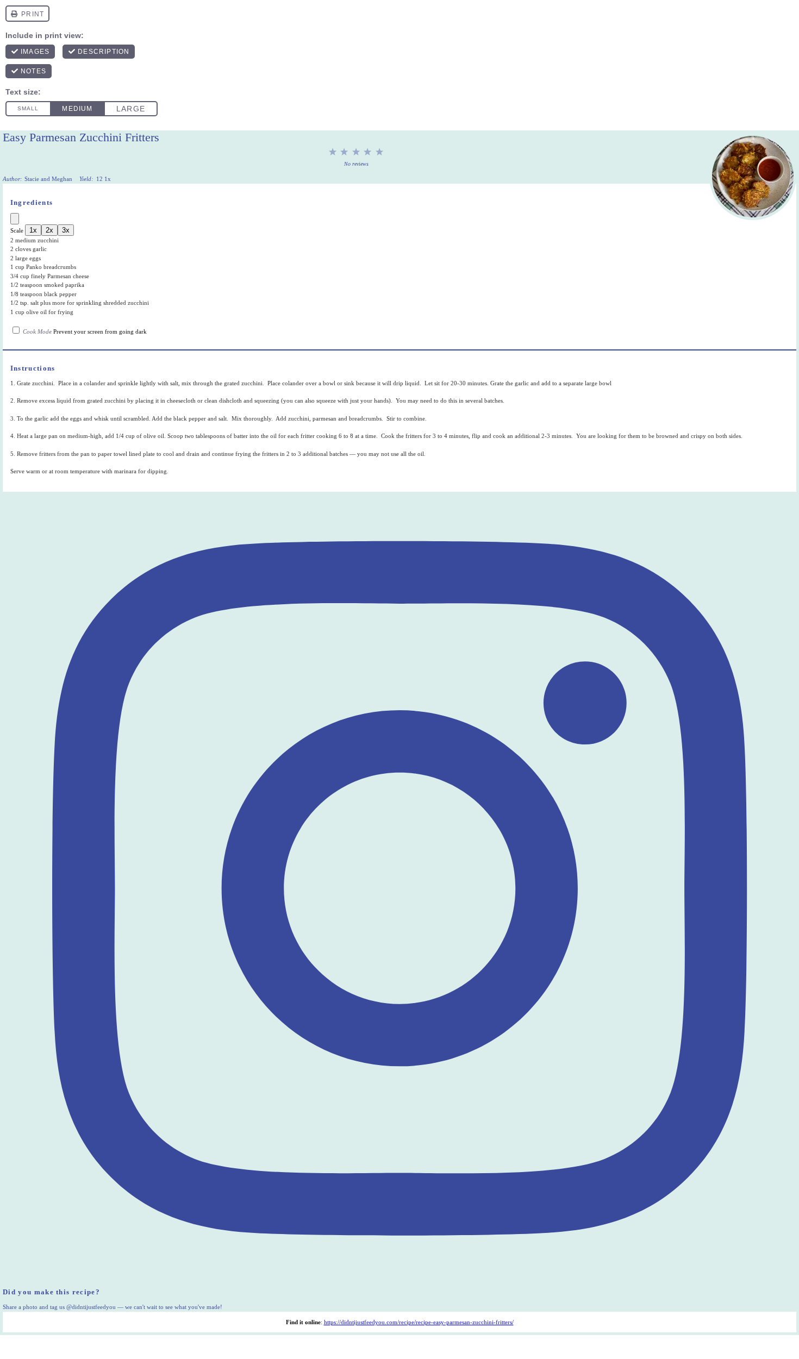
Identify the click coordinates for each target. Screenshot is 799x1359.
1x (33, 230)
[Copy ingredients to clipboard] (14, 218)
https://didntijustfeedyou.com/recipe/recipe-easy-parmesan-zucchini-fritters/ (419, 1322)
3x (66, 230)
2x (49, 230)
